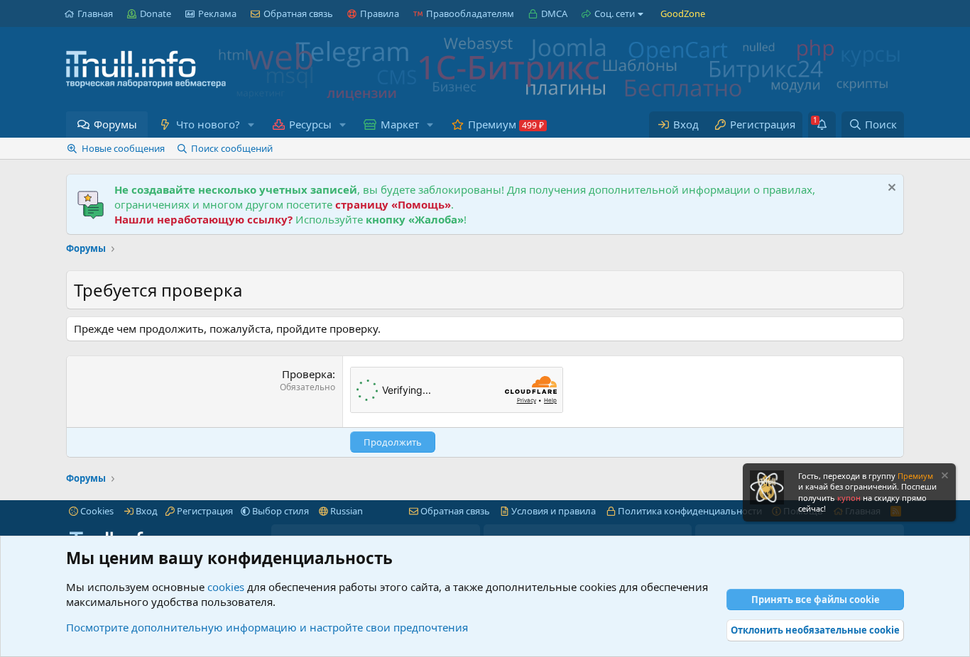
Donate (155, 13)
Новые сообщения (123, 148)
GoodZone (682, 13)
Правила (379, 13)
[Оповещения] (822, 124)
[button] (251, 124)
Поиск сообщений (232, 148)
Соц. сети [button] (614, 13)
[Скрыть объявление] (890, 189)
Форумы (115, 124)
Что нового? (208, 124)
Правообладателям (470, 13)
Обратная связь (298, 13)
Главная (95, 13)
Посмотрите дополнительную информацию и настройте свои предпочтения (267, 627)
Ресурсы (310, 124)
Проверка (307, 374)
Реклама (217, 13)
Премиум (492, 124)
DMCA (554, 13)
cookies (225, 587)
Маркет (400, 124)
